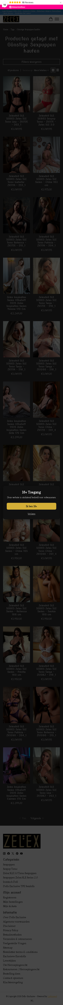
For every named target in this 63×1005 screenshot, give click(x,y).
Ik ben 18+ (31, 506)
